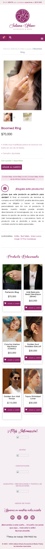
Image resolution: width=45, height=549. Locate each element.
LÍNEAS (13, 49)
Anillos (16, 236)
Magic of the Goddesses (25, 239)
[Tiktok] (26, 517)
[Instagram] (19, 517)
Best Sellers (25, 236)
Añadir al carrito (11, 167)
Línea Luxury (25, 49)
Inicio (5, 49)
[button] (42, 38)
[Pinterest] (32, 517)
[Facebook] (12, 517)
